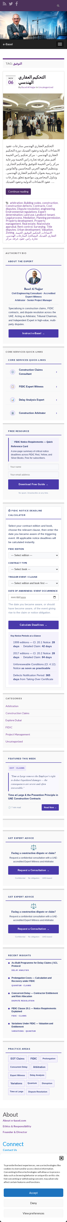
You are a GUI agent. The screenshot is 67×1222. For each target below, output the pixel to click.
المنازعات (22, 235)
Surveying (39, 226)
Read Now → (50, 807)
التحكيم (37, 232)
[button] (61, 1158)
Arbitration (12, 706)
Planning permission (48, 217)
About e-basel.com (14, 1120)
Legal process (14, 217)
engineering (48, 208)
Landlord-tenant (45, 214)
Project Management (18, 734)
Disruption (47, 1083)
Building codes (32, 202)
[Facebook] (16, 3)
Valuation (47, 229)
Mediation (29, 217)
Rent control (25, 226)
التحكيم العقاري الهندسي (32, 79)
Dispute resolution (28, 208)
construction (50, 202)
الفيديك (43, 235)
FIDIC (9, 727)
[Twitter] (11, 3)
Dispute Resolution (37, 1092)
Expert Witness (17, 1075)
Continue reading (18, 191)
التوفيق (28, 232)
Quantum (32, 1083)
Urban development (29, 229)
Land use (29, 214)
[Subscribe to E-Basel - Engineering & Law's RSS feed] (4, 3)
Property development (19, 220)
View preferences (33, 1213)
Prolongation (49, 1058)
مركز (9, 238)
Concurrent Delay (18, 1067)
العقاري (52, 235)
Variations (16, 1083)
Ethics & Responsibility (17, 1126)
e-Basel (8, 44)
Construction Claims (17, 713)
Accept (33, 1192)
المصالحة (33, 235)
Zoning (10, 232)
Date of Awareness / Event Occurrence (33, 591)
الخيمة (19, 232)
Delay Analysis (37, 1075)
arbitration (16, 202)
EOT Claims (17, 1058)
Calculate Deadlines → (33, 625)
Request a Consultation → (34, 870)
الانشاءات (47, 232)
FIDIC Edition (16, 549)
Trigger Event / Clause (22, 577)
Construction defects (19, 205)
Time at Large (16, 1091)
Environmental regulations (21, 211)
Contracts (39, 205)
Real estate (29, 223)
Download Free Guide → (33, 484)
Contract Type (17, 563)
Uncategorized (45, 87)
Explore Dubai (14, 720)
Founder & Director (15, 1132)
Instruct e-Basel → (33, 333)
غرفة (15, 238)
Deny (33, 1203)
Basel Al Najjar (28, 87)
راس (28, 238)
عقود (22, 238)
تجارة (35, 238)
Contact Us (10, 1149)
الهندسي (10, 235)
